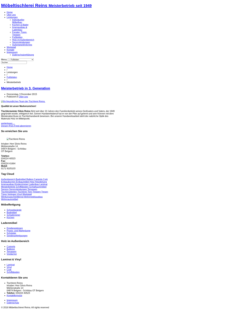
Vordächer (12, 254)
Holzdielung (41, 182)
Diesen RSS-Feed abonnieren (16, 126)
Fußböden (17, 37)
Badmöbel (21, 179)
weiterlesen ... (8, 123)
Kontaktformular (14, 295)
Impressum (12, 52)
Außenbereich (8, 179)
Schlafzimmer (13, 215)
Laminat (43, 184)
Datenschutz (13, 303)
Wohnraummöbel (9, 199)
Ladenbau (34, 184)
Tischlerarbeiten (9, 192)
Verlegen (12, 194)
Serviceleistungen (21, 42)
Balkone (11, 249)
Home (10, 12)
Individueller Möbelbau (18, 21)
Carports (38, 179)
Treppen (36, 192)
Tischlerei (23, 192)
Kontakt (10, 50)
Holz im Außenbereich (23, 40)
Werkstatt (11, 47)
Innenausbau (8, 184)
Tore (30, 192)
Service (5, 189)
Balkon (30, 179)
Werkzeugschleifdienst (12, 197)
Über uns (11, 15)
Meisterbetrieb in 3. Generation (25, 88)
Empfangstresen (15, 228)
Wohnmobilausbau (33, 197)
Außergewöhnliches (22, 45)
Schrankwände (14, 210)
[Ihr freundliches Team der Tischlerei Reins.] (23, 101)
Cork (45, 179)
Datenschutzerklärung (23, 55)
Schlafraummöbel (38, 187)
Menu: (4, 59)
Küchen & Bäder (20, 25)
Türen (4, 194)
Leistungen (12, 17)
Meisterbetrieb (8, 187)
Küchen (10, 217)
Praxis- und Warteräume (18, 231)
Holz (32, 182)
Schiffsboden (22, 187)
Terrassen (32, 189)
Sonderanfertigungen (17, 235)
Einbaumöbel (23, 182)
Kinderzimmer (22, 184)
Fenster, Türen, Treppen (19, 33)
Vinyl (19, 194)
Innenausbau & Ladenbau (19, 28)
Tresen (44, 192)
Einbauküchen (8, 182)
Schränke (11, 233)
